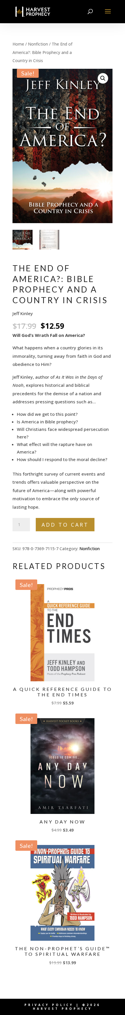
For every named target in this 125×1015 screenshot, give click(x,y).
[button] (103, 78)
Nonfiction (38, 44)
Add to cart (65, 524)
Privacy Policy (49, 1005)
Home (18, 44)
